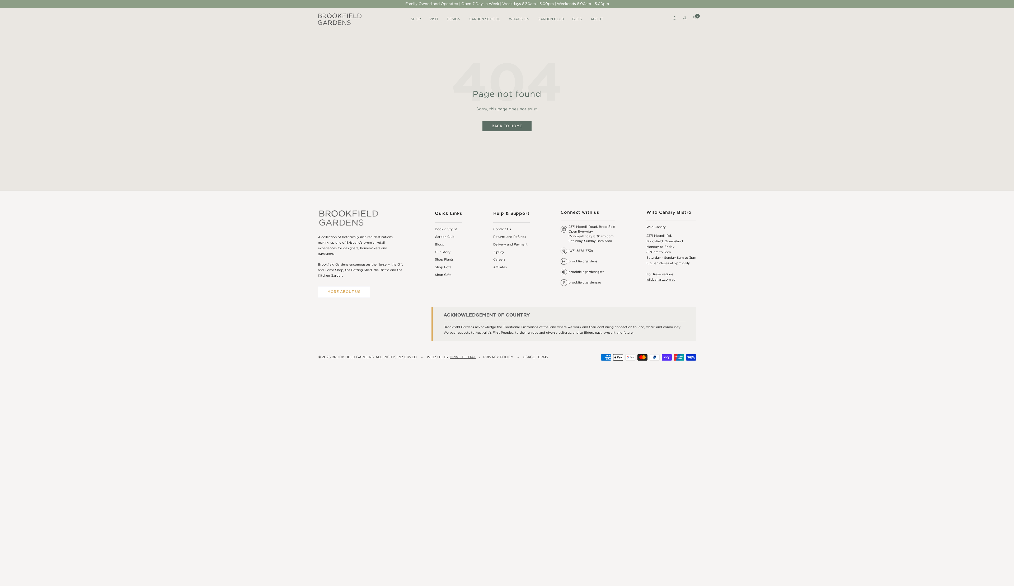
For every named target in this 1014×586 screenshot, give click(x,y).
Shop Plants (444, 259)
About (596, 19)
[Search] (675, 19)
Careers (499, 259)
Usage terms (535, 357)
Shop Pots (443, 267)
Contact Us (502, 229)
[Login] (684, 19)
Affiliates (500, 267)
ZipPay (498, 252)
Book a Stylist (446, 229)
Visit (433, 19)
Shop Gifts (443, 274)
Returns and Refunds (509, 236)
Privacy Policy (498, 357)
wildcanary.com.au (660, 279)
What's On (519, 19)
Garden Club (551, 19)
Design (453, 19)
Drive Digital (463, 357)
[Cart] (694, 19)
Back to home (507, 126)
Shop (416, 19)
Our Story (442, 252)
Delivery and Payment (510, 244)
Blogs (439, 244)
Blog (577, 19)
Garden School (484, 19)
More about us (343, 292)
